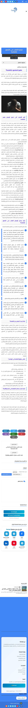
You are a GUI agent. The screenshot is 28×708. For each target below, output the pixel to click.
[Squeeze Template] (21, 703)
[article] (14, 446)
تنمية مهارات (13, 55)
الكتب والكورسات (21, 658)
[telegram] (12, 2)
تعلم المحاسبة (22, 654)
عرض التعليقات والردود (6, 474)
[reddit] (1, 2)
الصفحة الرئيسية (21, 55)
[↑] (14, 701)
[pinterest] (6, 2)
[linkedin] (14, 2)
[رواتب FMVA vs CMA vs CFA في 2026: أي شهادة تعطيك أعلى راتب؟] (24, 588)
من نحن (23, 668)
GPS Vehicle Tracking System (14, 515)
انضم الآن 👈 (14, 685)
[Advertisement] (14, 29)
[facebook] (17, 2)
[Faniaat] (14, 9)
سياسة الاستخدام (21, 672)
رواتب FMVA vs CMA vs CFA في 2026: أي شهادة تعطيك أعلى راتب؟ (11, 589)
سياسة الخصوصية (21, 670)
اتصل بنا (23, 674)
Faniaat (7, 703)
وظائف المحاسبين (21, 660)
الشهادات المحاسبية (21, 656)
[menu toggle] (23, 2)
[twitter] (4, 2)
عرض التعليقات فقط (16, 474)
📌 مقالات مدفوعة (21, 698)
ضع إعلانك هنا (14, 512)
